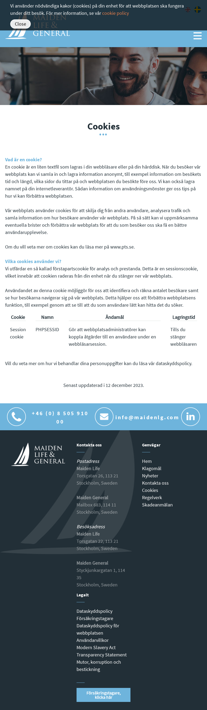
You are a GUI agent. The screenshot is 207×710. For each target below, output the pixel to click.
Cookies (150, 490)
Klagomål (151, 468)
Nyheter (150, 476)
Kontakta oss (155, 483)
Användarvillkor (93, 640)
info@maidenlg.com (147, 417)
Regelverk (152, 497)
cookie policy (115, 13)
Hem (147, 461)
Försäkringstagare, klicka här (104, 695)
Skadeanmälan (157, 505)
